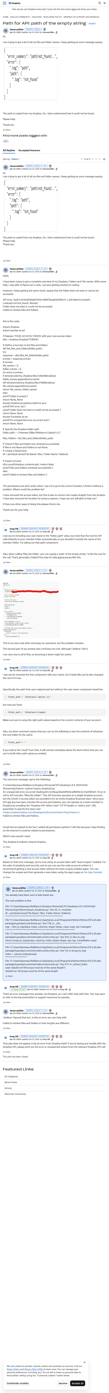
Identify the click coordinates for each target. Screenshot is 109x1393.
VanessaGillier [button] (17, 29)
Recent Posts (11, 1082)
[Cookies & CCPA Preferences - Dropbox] (46, 1374)
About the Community (15, 1094)
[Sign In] (104, 3)
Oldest (14, 159)
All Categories (11, 1076)
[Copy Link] (56, 32)
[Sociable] (57, 528)
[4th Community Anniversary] (53, 528)
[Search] (99, 3)
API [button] (5, 141)
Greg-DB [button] (14, 529)
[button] (6, 31)
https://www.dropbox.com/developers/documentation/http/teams (40, 812)
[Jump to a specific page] (104, 159)
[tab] (9, 150)
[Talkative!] (44, 29)
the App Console (93, 872)
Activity (8, 1088)
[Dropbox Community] (14, 3)
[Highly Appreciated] (61, 528)
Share (6, 130)
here (74, 9)
